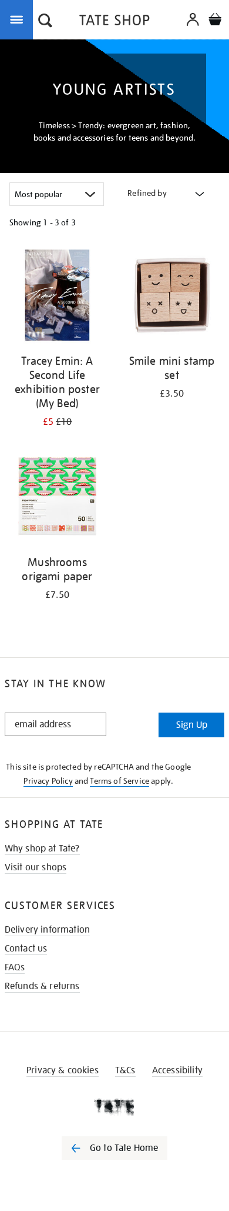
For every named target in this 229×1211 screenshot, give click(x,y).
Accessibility (177, 1070)
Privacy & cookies (62, 1070)
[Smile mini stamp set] (171, 297)
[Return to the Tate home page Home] (114, 22)
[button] (45, 22)
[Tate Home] (114, 1107)
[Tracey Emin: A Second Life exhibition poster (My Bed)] (57, 297)
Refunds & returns (42, 986)
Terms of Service (119, 781)
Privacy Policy (47, 781)
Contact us (26, 948)
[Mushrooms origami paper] (57, 498)
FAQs (15, 967)
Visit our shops (35, 867)
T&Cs (125, 1070)
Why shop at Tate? (42, 848)
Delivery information (47, 930)
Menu (19, 19)
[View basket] (215, 20)
